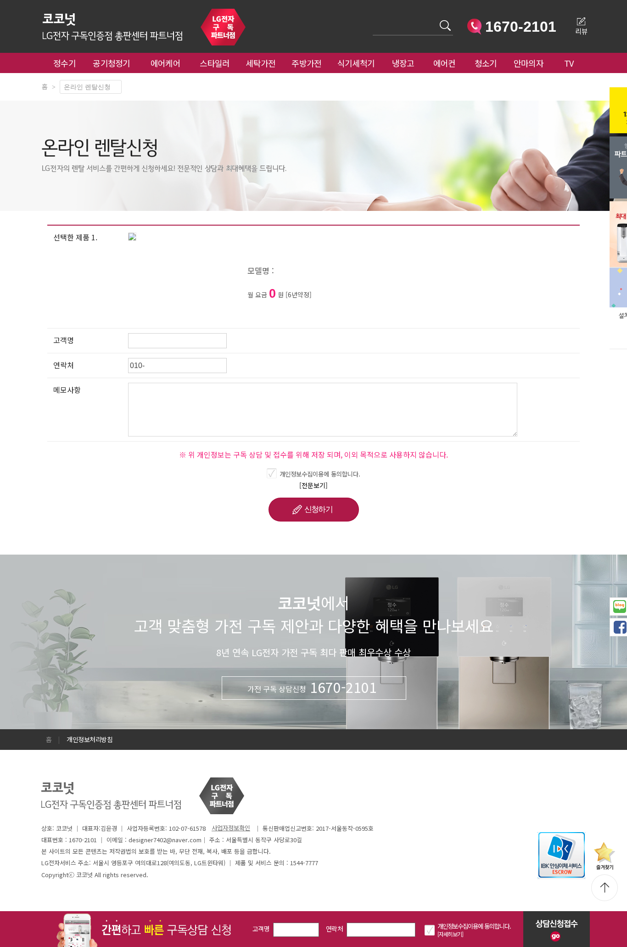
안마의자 (531, 63)
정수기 (64, 63)
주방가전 (306, 63)
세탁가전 (260, 63)
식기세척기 (356, 63)
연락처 (334, 928)
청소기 (486, 63)
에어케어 (165, 63)
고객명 (260, 928)
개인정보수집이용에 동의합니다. (320, 473)
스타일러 (215, 63)
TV (569, 63)
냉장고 (403, 63)
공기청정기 (111, 63)
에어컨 (444, 63)
